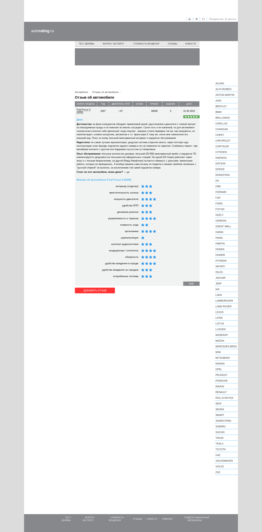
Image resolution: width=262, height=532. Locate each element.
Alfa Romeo (223, 89)
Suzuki (220, 432)
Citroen (221, 152)
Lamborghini (224, 300)
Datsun (220, 163)
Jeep (218, 283)
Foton (219, 209)
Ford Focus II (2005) (84, 111)
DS (217, 180)
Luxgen (220, 329)
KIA (217, 289)
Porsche (221, 380)
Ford (219, 203)
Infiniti (220, 266)
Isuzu (219, 272)
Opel (218, 369)
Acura (219, 83)
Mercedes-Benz (226, 346)
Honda (219, 249)
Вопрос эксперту (113, 44)
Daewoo (221, 157)
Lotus (219, 323)
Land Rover (223, 306)
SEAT (218, 403)
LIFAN (218, 317)
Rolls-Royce (224, 397)
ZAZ (217, 472)
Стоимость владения (146, 44)
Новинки (167, 519)
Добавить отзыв (95, 290)
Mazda (219, 340)
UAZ (217, 455)
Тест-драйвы (86, 44)
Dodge (220, 169)
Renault (221, 392)
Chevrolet (223, 140)
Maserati (221, 335)
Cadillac (221, 123)
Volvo (219, 466)
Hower (220, 254)
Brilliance (222, 117)
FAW (218, 186)
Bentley (221, 106)
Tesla (219, 443)
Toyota (220, 449)
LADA (218, 295)
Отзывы (172, 44)
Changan (221, 129)
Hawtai (220, 243)
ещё (191, 283)
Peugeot (221, 375)
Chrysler (222, 146)
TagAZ (219, 437)
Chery (219, 134)
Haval (219, 237)
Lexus (219, 312)
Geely (219, 214)
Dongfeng (222, 174)
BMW (218, 112)
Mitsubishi (222, 357)
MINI (218, 352)
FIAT (218, 197)
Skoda (219, 409)
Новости (190, 44)
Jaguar (220, 277)
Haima (219, 232)
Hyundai (221, 260)
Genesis (220, 220)
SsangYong (223, 420)
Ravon (219, 386)
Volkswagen (224, 460)
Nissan (220, 363)
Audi (218, 100)
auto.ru (42, 31)
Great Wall (223, 226)
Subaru (220, 426)
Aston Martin (224, 94)
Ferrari (220, 192)
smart (219, 415)
